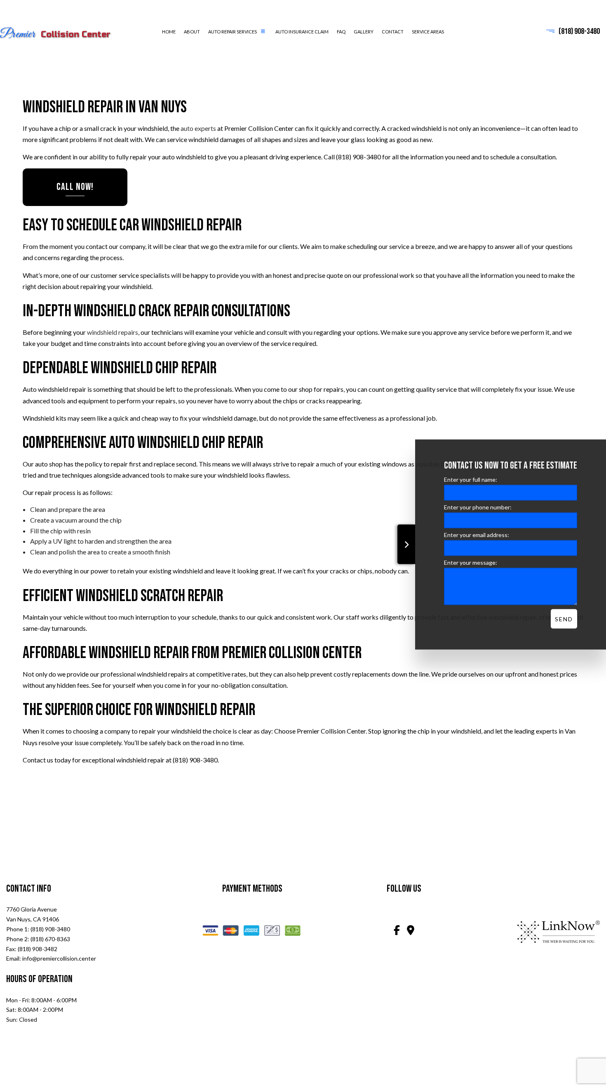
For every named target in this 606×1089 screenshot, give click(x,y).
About (192, 31)
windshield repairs (112, 332)
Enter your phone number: (478, 507)
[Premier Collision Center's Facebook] (396, 931)
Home (169, 31)
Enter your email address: (476, 534)
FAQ (341, 31)
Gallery (363, 31)
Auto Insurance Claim (302, 31)
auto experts (198, 129)
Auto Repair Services (232, 31)
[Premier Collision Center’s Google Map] (411, 931)
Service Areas (428, 31)
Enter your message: (470, 562)
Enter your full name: (470, 479)
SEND (564, 619)
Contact (393, 31)
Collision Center (58, 35)
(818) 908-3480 (579, 32)
